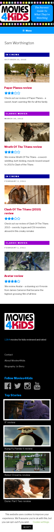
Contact (8, 354)
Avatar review (13, 276)
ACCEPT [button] (27, 527)
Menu (29, 30)
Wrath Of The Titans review (23, 146)
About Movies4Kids (14, 360)
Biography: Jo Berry (14, 366)
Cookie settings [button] (41, 522)
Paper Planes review (18, 87)
